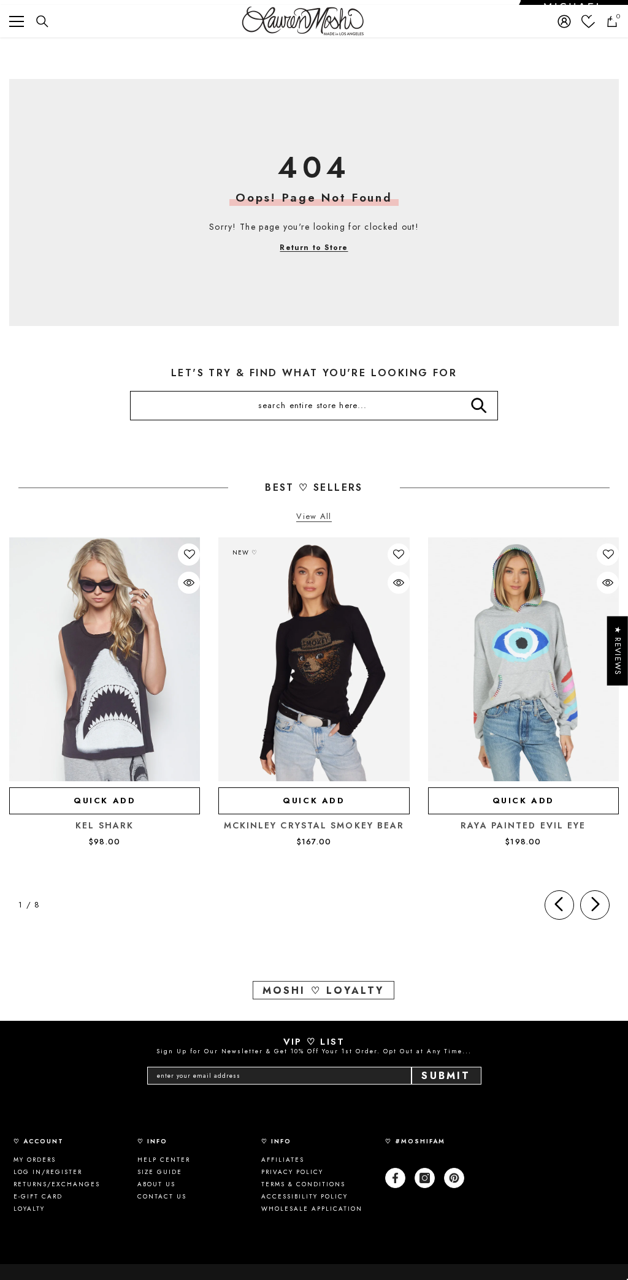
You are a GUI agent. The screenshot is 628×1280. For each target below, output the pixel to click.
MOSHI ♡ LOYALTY (323, 990)
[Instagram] (425, 1178)
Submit (445, 1076)
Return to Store (314, 247)
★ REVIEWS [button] (618, 650)
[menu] (16, 21)
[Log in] (564, 21)
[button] (189, 554)
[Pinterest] (454, 1178)
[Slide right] (595, 905)
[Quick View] (189, 583)
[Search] (42, 21)
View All (313, 517)
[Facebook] (395, 1178)
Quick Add (105, 800)
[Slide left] (559, 905)
